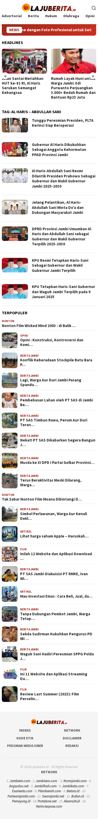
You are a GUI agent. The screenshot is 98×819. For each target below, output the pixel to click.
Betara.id (73, 791)
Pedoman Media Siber (25, 746)
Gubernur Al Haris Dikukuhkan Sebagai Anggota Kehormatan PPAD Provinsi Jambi (59, 149)
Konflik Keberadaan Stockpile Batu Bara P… (56, 362)
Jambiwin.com (20, 781)
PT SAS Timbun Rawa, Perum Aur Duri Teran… (53, 422)
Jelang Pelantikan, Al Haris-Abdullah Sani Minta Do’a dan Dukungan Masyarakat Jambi (58, 207)
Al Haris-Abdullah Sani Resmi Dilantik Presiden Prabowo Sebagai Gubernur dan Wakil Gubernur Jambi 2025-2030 (63, 178)
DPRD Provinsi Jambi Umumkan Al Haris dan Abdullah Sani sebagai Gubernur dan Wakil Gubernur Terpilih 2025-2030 (61, 236)
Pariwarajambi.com (21, 796)
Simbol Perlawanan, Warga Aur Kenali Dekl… (53, 516)
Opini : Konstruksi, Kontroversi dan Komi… (51, 342)
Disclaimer (72, 738)
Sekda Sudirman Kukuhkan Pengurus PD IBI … (56, 636)
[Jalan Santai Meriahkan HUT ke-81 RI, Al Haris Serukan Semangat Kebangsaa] (24, 61)
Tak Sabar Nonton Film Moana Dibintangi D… (42, 499)
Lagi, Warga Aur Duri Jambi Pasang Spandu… (50, 382)
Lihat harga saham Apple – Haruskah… (54, 536)
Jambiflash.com (45, 786)
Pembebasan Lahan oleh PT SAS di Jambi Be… (56, 402)
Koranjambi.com (75, 781)
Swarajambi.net (53, 796)
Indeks (25, 730)
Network (72, 730)
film (23, 549)
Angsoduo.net (18, 786)
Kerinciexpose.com (49, 806)
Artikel (26, 531)
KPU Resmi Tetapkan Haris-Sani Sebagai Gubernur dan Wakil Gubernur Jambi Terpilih (60, 265)
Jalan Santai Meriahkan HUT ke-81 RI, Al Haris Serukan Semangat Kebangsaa (22, 85)
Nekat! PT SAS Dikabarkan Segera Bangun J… (57, 442)
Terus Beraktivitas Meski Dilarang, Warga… (51, 482)
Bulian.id (77, 796)
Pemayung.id (21, 801)
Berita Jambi (29, 355)
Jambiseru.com (46, 781)
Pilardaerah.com (49, 791)
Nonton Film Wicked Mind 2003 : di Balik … (39, 325)
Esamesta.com (22, 791)
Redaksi (72, 746)
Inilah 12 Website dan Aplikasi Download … (56, 556)
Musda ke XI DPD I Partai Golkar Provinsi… (57, 462)
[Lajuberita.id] (49, 7)
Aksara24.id (72, 801)
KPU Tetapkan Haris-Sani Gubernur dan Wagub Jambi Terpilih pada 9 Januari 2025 (63, 291)
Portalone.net (47, 801)
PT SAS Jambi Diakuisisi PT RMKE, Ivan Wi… (54, 576)
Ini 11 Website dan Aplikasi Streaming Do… (53, 676)
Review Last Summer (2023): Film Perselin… (49, 696)
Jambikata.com (73, 786)
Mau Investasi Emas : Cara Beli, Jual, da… (56, 596)
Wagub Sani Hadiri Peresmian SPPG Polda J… (57, 656)
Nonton (8, 321)
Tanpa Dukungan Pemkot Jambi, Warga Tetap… (55, 616)
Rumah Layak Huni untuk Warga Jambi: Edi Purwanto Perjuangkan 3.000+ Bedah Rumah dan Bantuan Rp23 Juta (73, 88)
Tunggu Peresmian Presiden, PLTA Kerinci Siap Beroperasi (63, 123)
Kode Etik (24, 738)
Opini (24, 335)
